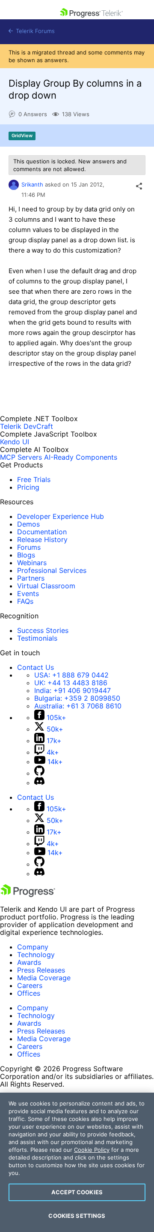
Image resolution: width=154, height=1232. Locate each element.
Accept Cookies (77, 1192)
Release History (42, 539)
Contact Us (35, 667)
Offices (28, 993)
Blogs (26, 555)
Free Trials (33, 479)
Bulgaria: (77, 698)
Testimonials (37, 638)
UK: (70, 683)
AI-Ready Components (80, 457)
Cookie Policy (92, 1149)
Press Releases (41, 970)
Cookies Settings (76, 1215)
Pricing (28, 487)
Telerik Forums (34, 31)
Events (28, 593)
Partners (30, 578)
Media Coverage (44, 977)
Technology (36, 954)
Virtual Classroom (46, 585)
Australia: (77, 706)
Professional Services (51, 570)
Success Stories (42, 630)
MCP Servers (21, 457)
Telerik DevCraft (26, 426)
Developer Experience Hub (60, 516)
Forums (29, 547)
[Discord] (39, 782)
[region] (77, 1162)
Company (32, 947)
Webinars (32, 562)
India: (72, 690)
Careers (29, 985)
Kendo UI (14, 441)
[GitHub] (39, 773)
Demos (28, 524)
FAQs (25, 601)
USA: (71, 675)
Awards (29, 962)
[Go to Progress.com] (28, 894)
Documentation (42, 531)
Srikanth (32, 184)
